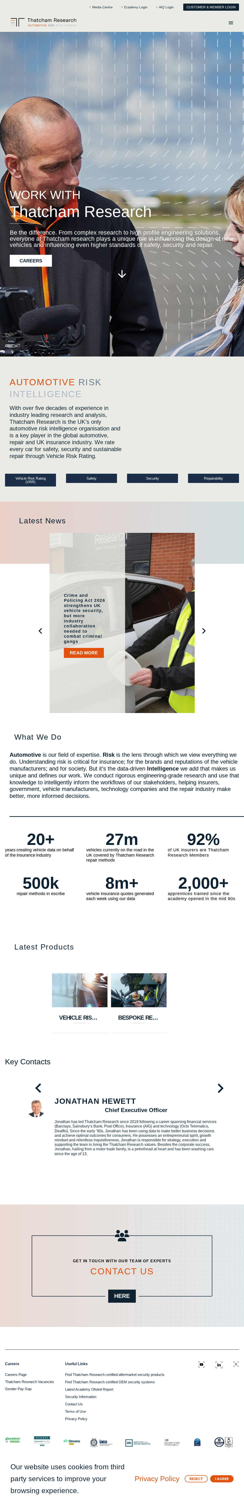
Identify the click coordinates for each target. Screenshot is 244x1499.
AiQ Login (166, 7)
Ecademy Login (135, 7)
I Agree (222, 1479)
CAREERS (31, 260)
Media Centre (102, 7)
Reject (196, 1479)
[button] (40, 630)
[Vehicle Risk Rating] (79, 990)
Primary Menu (231, 22)
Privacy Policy (157, 1479)
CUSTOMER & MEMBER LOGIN (211, 7)
